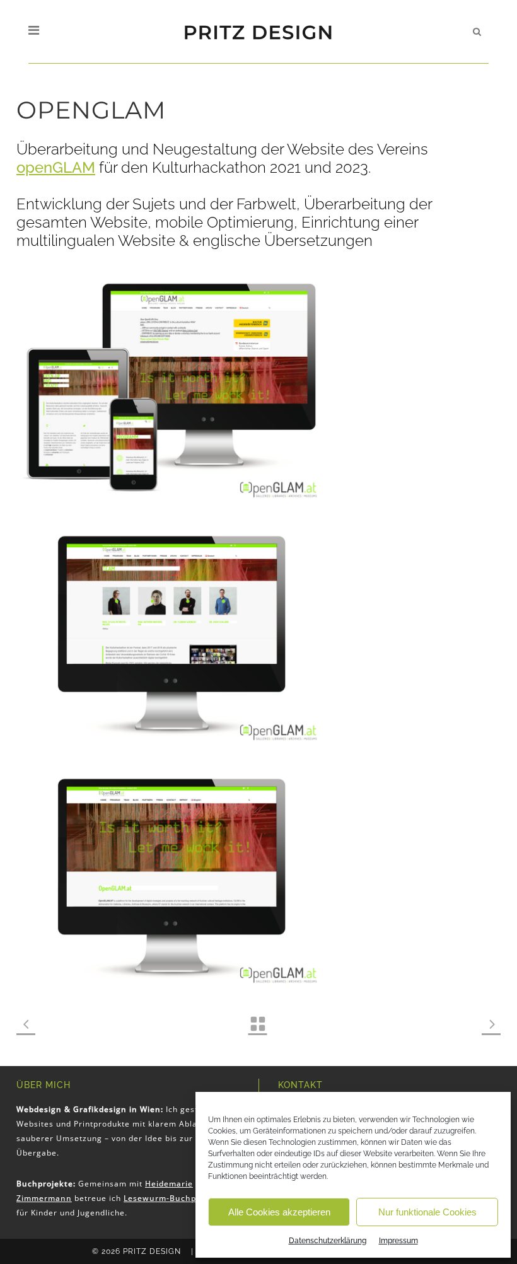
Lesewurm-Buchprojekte (175, 1198)
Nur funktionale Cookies (427, 1212)
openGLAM (55, 167)
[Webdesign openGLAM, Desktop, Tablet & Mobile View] (171, 387)
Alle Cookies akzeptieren (279, 1212)
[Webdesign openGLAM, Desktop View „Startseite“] (171, 630)
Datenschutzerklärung (327, 1240)
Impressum (398, 1240)
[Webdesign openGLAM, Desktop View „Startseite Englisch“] (171, 873)
